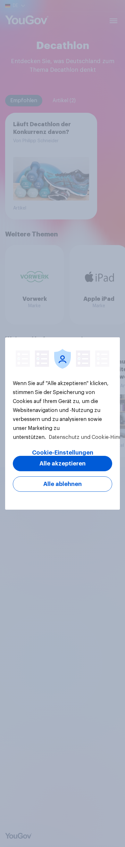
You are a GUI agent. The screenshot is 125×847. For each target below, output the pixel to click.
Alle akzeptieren (62, 463)
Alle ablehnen (62, 484)
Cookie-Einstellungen (62, 453)
